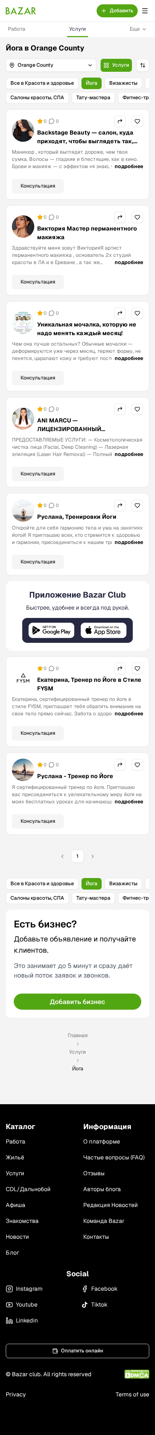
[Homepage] (21, 10)
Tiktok (99, 1304)
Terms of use (132, 1394)
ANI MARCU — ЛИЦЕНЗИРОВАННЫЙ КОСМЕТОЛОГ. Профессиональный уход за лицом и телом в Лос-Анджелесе (89, 438)
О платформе (101, 1141)
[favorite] (137, 121)
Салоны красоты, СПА (37, 97)
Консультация (38, 186)
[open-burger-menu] (145, 10)
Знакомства (22, 1221)
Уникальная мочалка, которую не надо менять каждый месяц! (86, 329)
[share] (120, 121)
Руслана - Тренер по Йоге (75, 776)
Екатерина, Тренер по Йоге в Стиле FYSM (89, 684)
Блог (12, 1252)
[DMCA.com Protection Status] (136, 1374)
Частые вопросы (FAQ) (114, 1157)
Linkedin (27, 1320)
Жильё (15, 1157)
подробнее (129, 166)
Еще (135, 29)
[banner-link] (77, 616)
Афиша (15, 1205)
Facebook (104, 1289)
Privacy (16, 1394)
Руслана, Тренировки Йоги (76, 517)
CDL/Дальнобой (28, 1189)
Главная (78, 1035)
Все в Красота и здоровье (42, 83)
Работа (16, 29)
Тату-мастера (93, 97)
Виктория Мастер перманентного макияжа (87, 233)
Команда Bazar (103, 1221)
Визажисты (123, 83)
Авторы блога (102, 1189)
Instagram (29, 1289)
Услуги (77, 29)
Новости (17, 1237)
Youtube (26, 1304)
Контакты (96, 1237)
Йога (91, 83)
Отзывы (94, 1173)
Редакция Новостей (110, 1205)
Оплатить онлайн (82, 1350)
